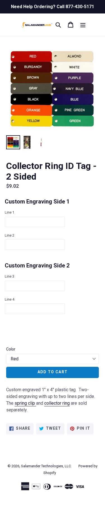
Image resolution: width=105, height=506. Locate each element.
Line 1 (9, 212)
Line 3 (9, 276)
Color (10, 349)
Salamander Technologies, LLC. (46, 466)
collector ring (57, 403)
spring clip (25, 403)
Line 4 (9, 299)
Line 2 (9, 235)
